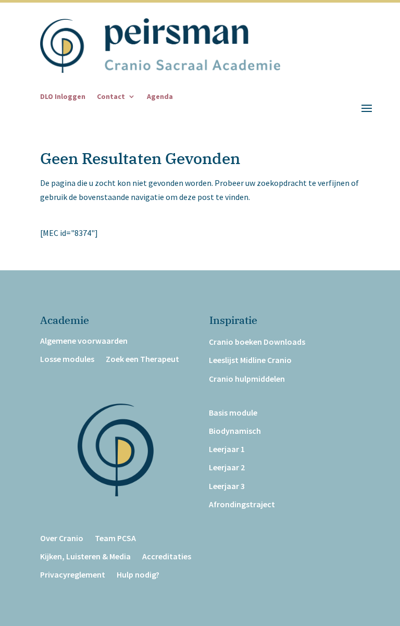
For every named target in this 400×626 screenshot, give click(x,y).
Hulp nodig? (138, 575)
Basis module (233, 413)
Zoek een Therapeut (142, 359)
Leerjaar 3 (227, 486)
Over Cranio (61, 538)
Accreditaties (166, 556)
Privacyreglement (72, 575)
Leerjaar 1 (227, 449)
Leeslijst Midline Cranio (250, 360)
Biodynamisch (235, 431)
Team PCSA (115, 538)
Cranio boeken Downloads (257, 342)
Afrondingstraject (242, 504)
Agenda (160, 97)
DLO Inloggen (62, 97)
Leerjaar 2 (227, 467)
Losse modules (67, 359)
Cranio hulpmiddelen (247, 379)
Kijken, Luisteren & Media (85, 556)
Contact (111, 97)
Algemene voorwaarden (84, 341)
